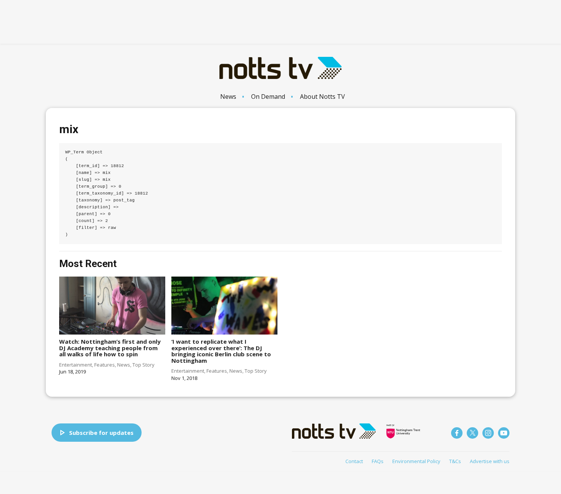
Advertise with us (489, 461)
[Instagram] (488, 433)
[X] (472, 433)
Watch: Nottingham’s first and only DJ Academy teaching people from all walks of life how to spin (110, 348)
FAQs (378, 461)
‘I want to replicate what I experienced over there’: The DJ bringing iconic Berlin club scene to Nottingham (221, 351)
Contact (354, 461)
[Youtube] (503, 433)
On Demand (268, 96)
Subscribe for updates (101, 432)
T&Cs (455, 461)
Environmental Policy (416, 461)
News (228, 96)
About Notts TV (322, 96)
